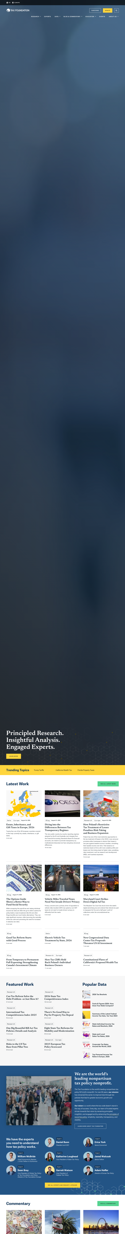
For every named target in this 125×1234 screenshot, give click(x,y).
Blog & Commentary (72, 16)
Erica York (100, 1142)
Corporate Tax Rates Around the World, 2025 (101, 1045)
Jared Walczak (103, 1156)
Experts (48, 16)
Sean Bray (23, 1170)
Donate (107, 10)
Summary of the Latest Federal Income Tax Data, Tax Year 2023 (104, 1015)
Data (57, 16)
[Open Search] (116, 10)
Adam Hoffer (101, 1170)
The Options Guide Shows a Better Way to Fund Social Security (17, 902)
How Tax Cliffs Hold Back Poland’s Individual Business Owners (58, 963)
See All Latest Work (108, 784)
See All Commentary (108, 1203)
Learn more (13, 756)
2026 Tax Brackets (99, 994)
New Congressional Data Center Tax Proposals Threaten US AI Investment (97, 941)
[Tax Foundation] (18, 10)
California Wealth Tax (64, 770)
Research (35, 16)
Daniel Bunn (62, 1142)
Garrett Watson (64, 1170)
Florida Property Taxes (86, 770)
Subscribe (95, 10)
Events (102, 16)
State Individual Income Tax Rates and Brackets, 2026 (103, 1025)
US (9, 2)
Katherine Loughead (67, 1156)
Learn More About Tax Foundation (90, 1126)
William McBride (26, 1156)
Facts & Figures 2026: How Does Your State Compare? (103, 1005)
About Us (113, 16)
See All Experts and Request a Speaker (62, 1185)
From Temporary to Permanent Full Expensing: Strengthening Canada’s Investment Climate (22, 963)
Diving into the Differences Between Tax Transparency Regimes (58, 828)
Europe (17, 2)
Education (89, 16)
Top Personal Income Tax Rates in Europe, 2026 (102, 1055)
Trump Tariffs (39, 770)
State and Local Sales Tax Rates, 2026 (100, 1035)
